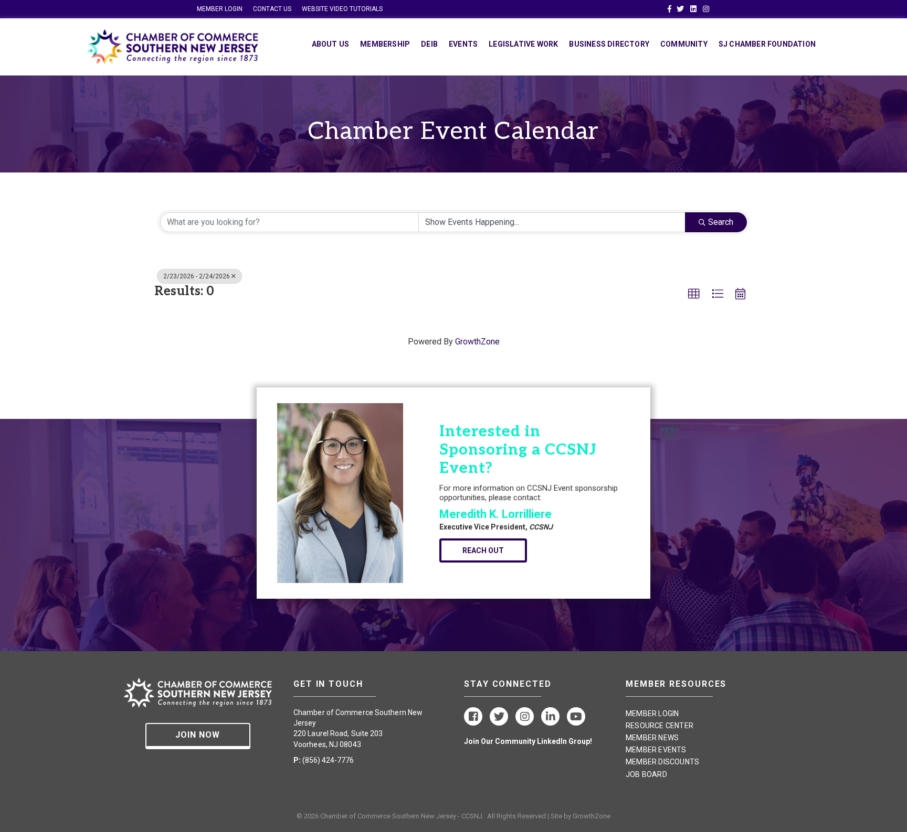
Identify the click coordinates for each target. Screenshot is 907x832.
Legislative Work (523, 44)
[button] (693, 294)
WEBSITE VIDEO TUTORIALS (342, 9)
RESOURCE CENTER (659, 725)
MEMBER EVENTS (656, 749)
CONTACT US (272, 9)
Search (720, 222)
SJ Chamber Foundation (767, 44)
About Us (331, 44)
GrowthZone (477, 342)
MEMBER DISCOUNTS (662, 762)
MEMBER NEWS (652, 737)
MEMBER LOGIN (219, 9)
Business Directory (609, 44)
